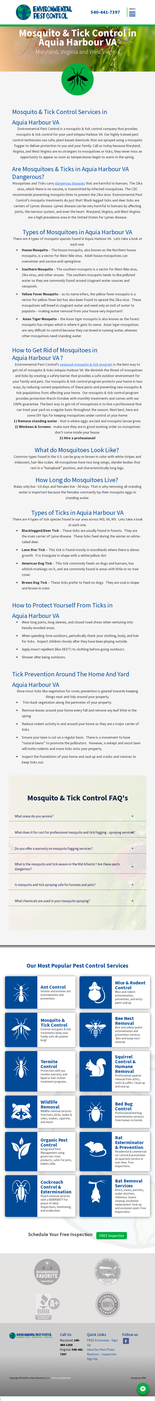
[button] (132, 12)
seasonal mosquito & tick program (86, 364)
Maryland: (70, 1342)
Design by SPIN (138, 1377)
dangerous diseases (70, 183)
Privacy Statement (61, 1377)
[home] (44, 12)
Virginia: (72, 1351)
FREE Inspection (111, 1235)
